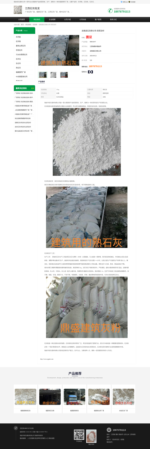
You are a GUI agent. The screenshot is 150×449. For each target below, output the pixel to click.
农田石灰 (19, 50)
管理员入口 (44, 438)
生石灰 (18, 63)
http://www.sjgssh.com (46, 359)
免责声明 (38, 438)
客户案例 (98, 19)
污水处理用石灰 (21, 54)
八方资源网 (31, 438)
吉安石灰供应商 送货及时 (23, 127)
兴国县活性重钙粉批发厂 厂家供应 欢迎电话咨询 (24, 114)
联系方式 (113, 19)
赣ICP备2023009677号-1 (40, 432)
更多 (32, 88)
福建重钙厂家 (21, 72)
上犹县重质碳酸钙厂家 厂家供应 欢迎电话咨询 (24, 110)
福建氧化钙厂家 (74, 410)
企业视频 (52, 19)
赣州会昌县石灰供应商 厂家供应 (24, 131)
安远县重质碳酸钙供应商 (23, 118)
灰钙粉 (18, 37)
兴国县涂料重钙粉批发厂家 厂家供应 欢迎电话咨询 (24, 106)
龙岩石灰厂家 (99, 410)
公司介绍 (67, 19)
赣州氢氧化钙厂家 (123, 410)
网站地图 (51, 438)
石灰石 (18, 59)
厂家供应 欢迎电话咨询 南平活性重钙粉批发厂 (24, 97)
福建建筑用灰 (50, 410)
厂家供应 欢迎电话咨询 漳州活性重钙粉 (24, 93)
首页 (22, 24)
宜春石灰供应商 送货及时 (23, 122)
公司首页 (21, 19)
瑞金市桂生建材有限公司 (27, 435)
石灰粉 (35, 24)
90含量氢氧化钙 (21, 76)
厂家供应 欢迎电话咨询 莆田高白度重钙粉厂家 (24, 101)
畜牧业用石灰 (21, 46)
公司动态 (82, 19)
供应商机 (37, 19)
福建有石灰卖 (25, 410)
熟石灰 (18, 68)
